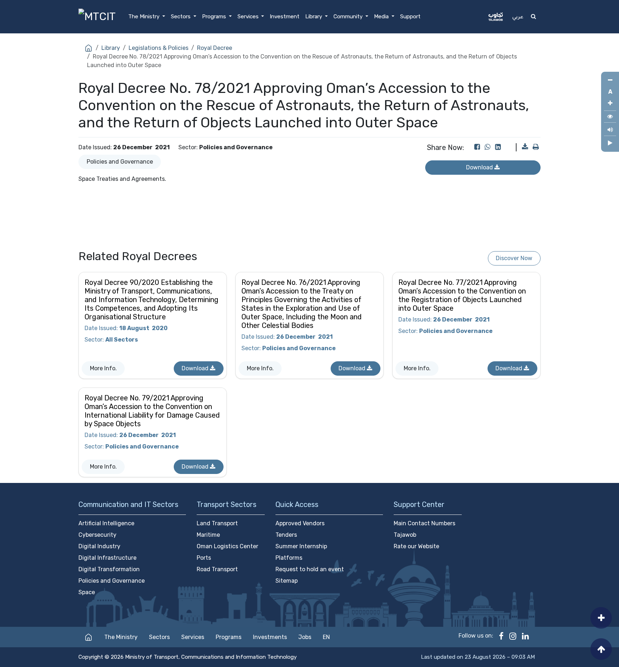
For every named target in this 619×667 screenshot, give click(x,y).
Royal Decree (214, 47)
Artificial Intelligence (106, 523)
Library (110, 47)
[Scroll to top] (601, 649)
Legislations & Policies (158, 47)
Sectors (159, 637)
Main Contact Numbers (424, 523)
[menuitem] (146, 17)
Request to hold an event (309, 569)
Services (192, 637)
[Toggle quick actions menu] (601, 618)
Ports (204, 557)
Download (196, 368)
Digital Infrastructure (107, 557)
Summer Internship (301, 546)
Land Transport (217, 523)
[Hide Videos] (610, 143)
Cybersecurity (97, 534)
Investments (270, 637)
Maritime (208, 534)
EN (326, 637)
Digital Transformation (109, 569)
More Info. (103, 368)
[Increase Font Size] (610, 103)
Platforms (288, 557)
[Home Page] (88, 637)
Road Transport (217, 569)
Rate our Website (416, 546)
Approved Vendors (300, 523)
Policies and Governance (120, 161)
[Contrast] (610, 117)
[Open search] (533, 16)
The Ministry (121, 637)
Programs (228, 637)
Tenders (286, 534)
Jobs (304, 637)
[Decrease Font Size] (610, 80)
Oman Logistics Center (227, 546)
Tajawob (405, 534)
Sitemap (286, 580)
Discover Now (514, 258)
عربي (517, 16)
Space (86, 592)
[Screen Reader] (610, 130)
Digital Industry (99, 546)
